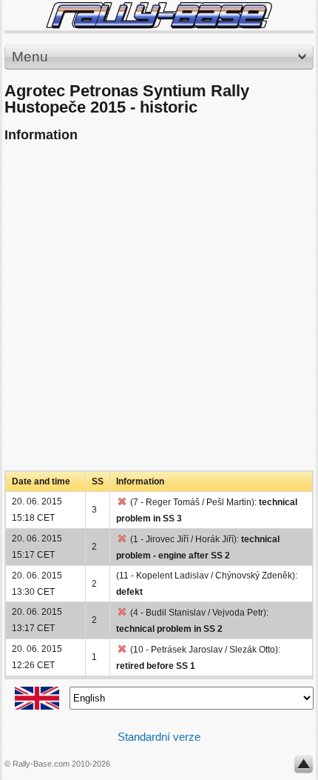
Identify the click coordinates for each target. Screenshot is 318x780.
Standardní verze (159, 736)
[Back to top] (304, 767)
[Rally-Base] (159, 15)
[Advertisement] (159, 311)
